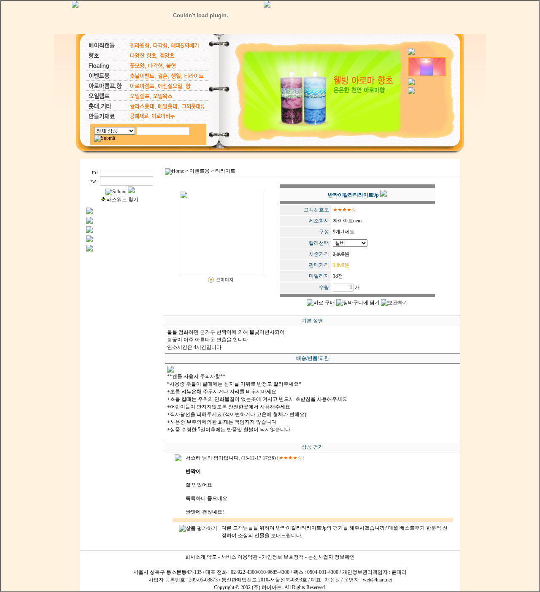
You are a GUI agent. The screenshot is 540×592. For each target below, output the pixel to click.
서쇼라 (193, 458)
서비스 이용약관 (239, 557)
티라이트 (225, 171)
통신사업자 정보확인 (331, 557)
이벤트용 (199, 171)
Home (178, 171)
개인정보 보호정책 (283, 557)
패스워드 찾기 (122, 200)
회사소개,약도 (201, 557)
